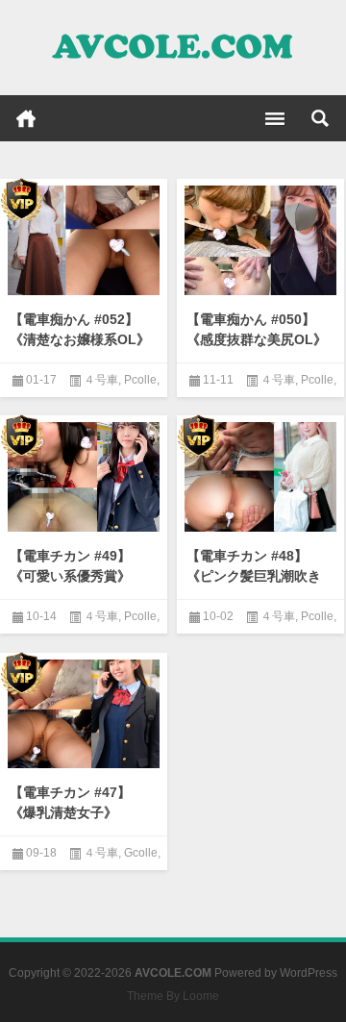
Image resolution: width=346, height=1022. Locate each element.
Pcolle (140, 379)
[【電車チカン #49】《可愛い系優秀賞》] (83, 476)
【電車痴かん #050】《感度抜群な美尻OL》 (256, 329)
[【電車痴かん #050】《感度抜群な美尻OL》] (260, 240)
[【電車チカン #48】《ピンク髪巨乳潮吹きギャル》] (260, 476)
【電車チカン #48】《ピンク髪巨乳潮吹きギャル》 (253, 576)
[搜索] (320, 118)
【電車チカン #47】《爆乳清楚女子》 (70, 802)
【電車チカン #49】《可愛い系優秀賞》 (70, 566)
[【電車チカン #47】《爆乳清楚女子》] (83, 714)
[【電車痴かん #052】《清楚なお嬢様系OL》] (83, 240)
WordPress (308, 973)
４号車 (101, 379)
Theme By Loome (173, 996)
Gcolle (141, 853)
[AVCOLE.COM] (173, 48)
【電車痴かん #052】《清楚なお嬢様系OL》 (80, 329)
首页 (26, 118)
